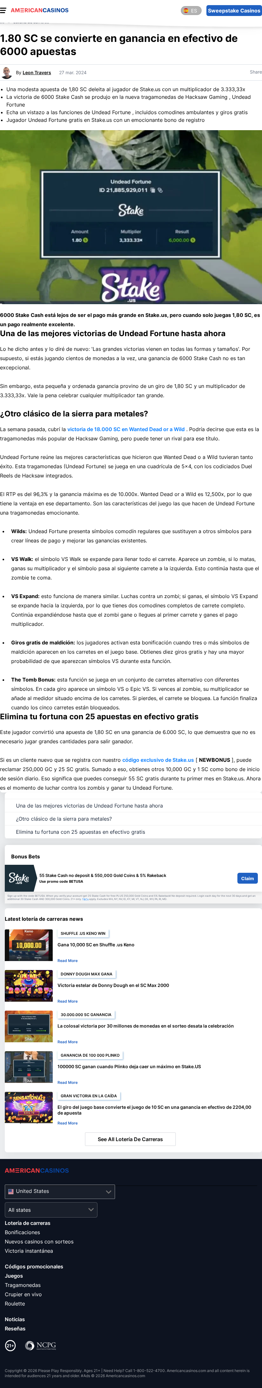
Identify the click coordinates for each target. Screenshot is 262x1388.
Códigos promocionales (34, 1266)
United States (32, 1191)
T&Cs (85, 899)
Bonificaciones (22, 1232)
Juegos (14, 1276)
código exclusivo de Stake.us (158, 760)
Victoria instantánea (29, 1251)
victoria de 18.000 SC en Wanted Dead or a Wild (126, 429)
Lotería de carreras (27, 1223)
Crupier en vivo (23, 1294)
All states (19, 1210)
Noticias (15, 1319)
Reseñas (15, 1328)
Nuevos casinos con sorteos (39, 1241)
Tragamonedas (23, 1285)
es (194, 11)
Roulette (15, 1303)
